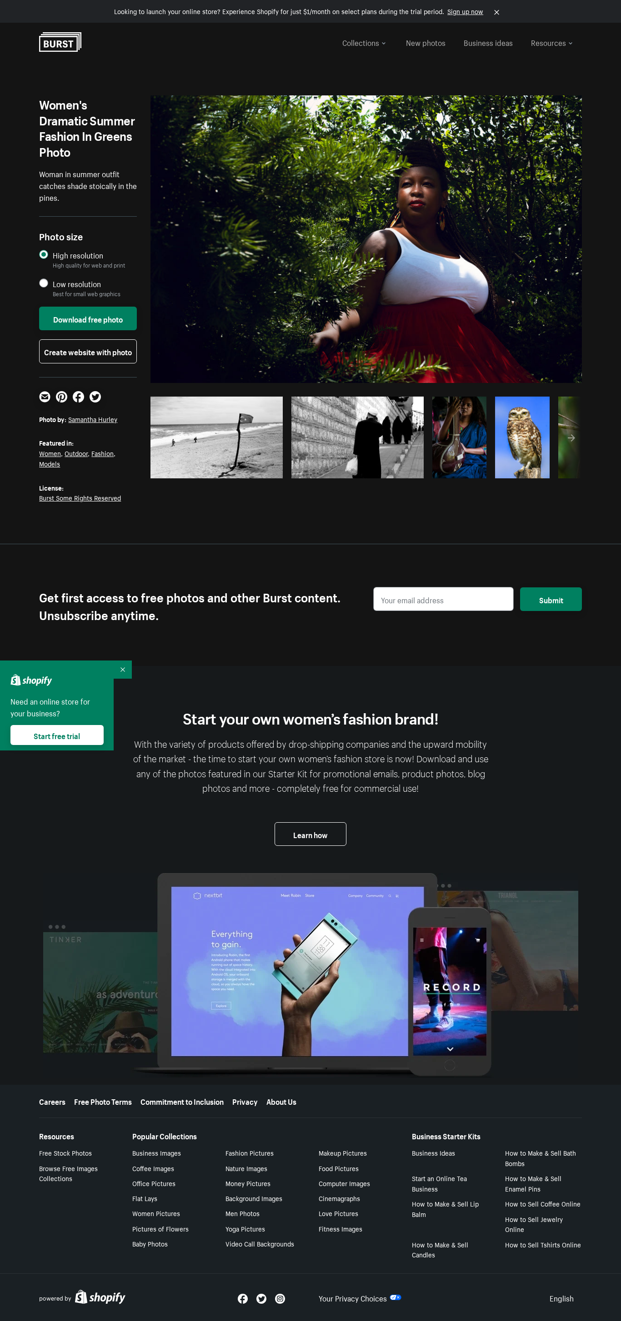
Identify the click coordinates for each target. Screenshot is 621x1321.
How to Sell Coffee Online (543, 1203)
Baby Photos (150, 1243)
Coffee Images (153, 1168)
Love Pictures (338, 1213)
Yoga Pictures (245, 1228)
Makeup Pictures (343, 1152)
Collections (360, 42)
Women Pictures (156, 1213)
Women (50, 453)
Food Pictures (339, 1168)
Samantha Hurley (92, 419)
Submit (551, 599)
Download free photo (88, 318)
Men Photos (242, 1213)
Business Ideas (433, 1152)
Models (49, 463)
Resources (548, 42)
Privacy (245, 1101)
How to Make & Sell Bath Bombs (540, 1157)
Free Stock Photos (65, 1152)
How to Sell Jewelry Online (534, 1224)
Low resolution (77, 283)
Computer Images (344, 1183)
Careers (52, 1101)
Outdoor (76, 453)
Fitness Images (340, 1228)
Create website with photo (88, 351)
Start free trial (57, 735)
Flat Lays (144, 1198)
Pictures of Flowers (160, 1228)
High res (219, 468)
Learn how (310, 834)
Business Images (156, 1152)
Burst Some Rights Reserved (80, 497)
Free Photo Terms (103, 1101)
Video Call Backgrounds (259, 1243)
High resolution (78, 255)
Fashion (102, 453)
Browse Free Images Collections (68, 1173)
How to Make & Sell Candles (440, 1249)
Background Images (253, 1198)
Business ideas (488, 42)
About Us (281, 1101)
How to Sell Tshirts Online (543, 1244)
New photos (426, 42)
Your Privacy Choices (353, 1297)
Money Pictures (247, 1183)
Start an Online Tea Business (439, 1183)
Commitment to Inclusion (182, 1101)
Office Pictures (153, 1183)
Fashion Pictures (249, 1152)
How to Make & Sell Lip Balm (445, 1208)
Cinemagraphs (339, 1198)
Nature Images (246, 1168)
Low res (255, 468)
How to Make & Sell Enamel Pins (533, 1183)
